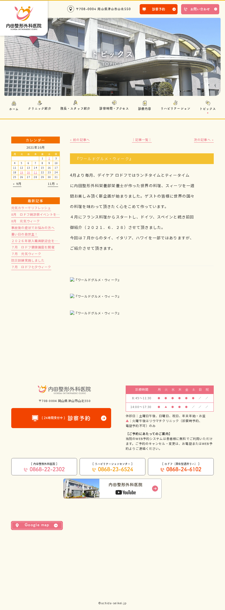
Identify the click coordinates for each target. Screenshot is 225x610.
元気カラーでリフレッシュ (31, 208)
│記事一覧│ (142, 139)
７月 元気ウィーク (26, 253)
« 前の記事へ (80, 139)
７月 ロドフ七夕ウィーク (31, 267)
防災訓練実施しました (27, 260)
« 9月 (17, 183)
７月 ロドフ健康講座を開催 (33, 247)
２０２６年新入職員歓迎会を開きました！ (43, 241)
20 (28, 172)
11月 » (53, 183)
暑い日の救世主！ (24, 234)
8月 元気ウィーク (25, 221)
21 (35, 172)
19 (21, 172)
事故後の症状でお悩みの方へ (33, 227)
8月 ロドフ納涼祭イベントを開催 (37, 214)
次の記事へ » (204, 139)
